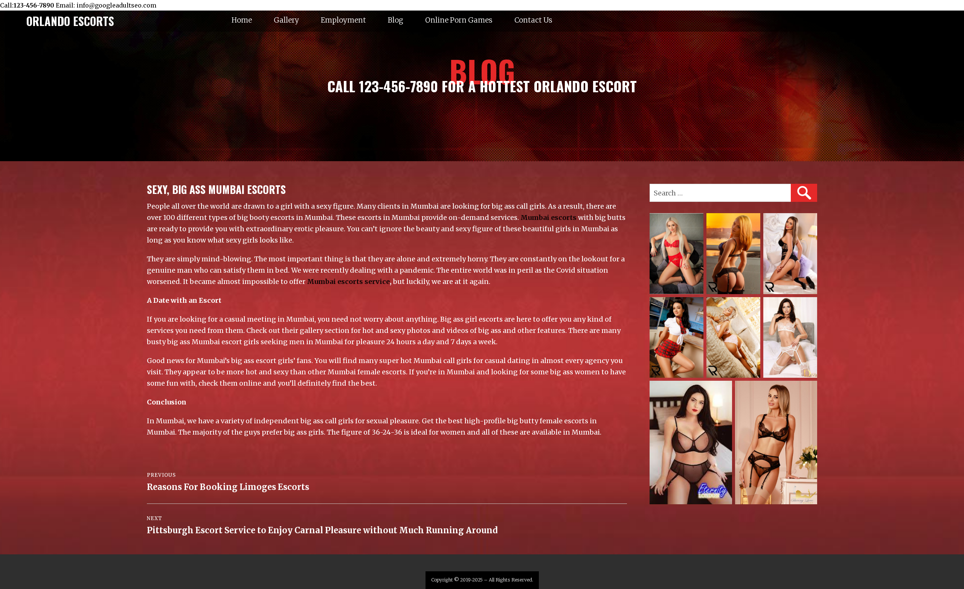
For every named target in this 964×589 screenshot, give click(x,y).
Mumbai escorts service (348, 281)
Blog (395, 20)
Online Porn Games (459, 20)
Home (242, 20)
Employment (343, 20)
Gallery (286, 20)
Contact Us (533, 20)
